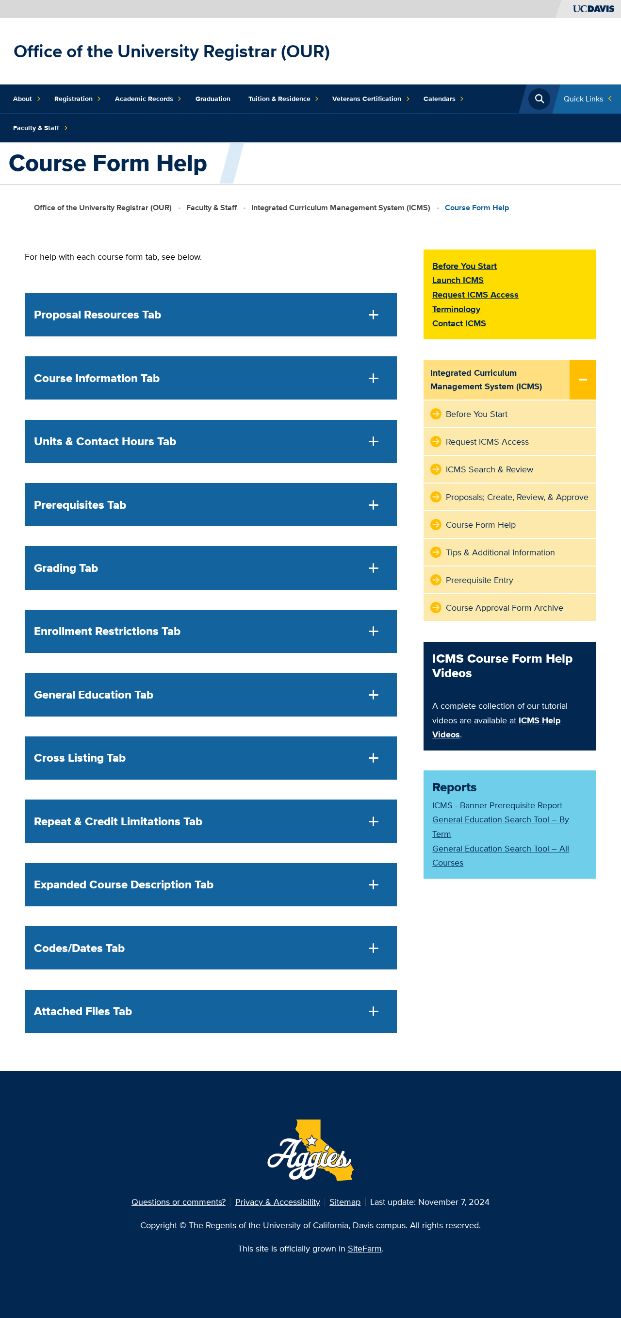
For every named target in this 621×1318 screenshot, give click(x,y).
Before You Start (476, 413)
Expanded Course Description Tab (123, 884)
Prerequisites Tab (80, 505)
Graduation (213, 98)
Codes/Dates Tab (79, 948)
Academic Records (144, 98)
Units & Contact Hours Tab (105, 441)
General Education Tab (93, 694)
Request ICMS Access (487, 441)
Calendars (440, 98)
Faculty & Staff (36, 128)
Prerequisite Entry (479, 579)
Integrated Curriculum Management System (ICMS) (340, 207)
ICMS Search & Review (489, 469)
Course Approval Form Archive (504, 607)
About (22, 98)
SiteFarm (365, 1248)
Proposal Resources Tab (97, 314)
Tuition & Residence (279, 98)
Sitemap (344, 1201)
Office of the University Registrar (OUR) (172, 51)
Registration (73, 98)
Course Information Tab (97, 378)
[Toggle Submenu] (583, 380)
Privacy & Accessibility (277, 1201)
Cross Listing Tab (80, 758)
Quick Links (583, 98)
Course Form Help (481, 524)
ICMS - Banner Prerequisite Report (497, 805)
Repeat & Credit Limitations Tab (118, 821)
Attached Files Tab (83, 1011)
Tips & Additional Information (500, 552)
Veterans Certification (366, 98)
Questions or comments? (178, 1201)
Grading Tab (66, 568)
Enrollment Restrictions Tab (107, 631)
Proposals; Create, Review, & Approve (517, 496)
